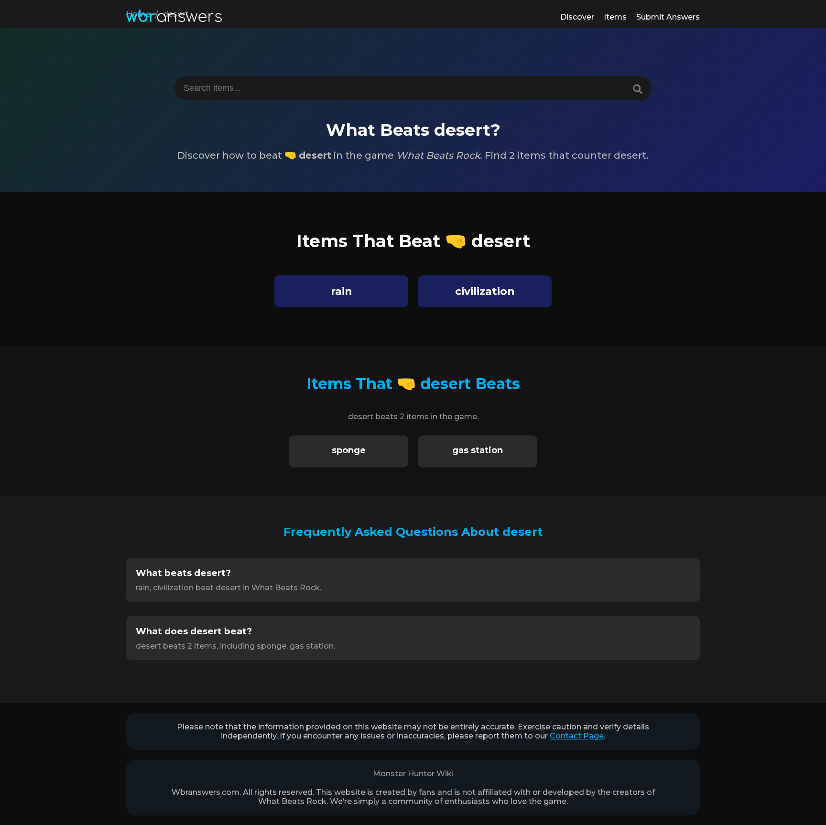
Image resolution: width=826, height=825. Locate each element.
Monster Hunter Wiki (413, 773)
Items (615, 17)
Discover (577, 17)
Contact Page (577, 735)
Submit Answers (668, 17)
